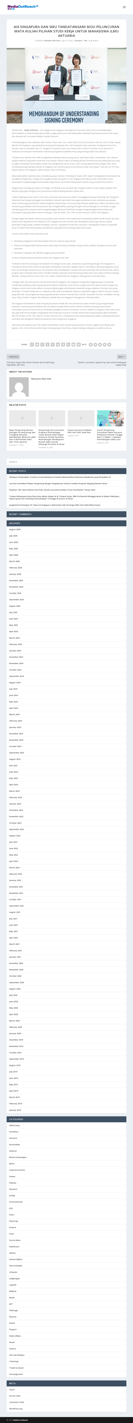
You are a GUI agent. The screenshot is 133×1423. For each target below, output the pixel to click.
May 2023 (13, 778)
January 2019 (15, 1110)
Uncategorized (16, 1374)
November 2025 (16, 587)
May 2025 (13, 625)
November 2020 (16, 969)
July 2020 (13, 995)
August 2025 (14, 606)
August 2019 (14, 1065)
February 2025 (15, 644)
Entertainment (16, 1202)
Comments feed (16, 1402)
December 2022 (16, 810)
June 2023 (13, 772)
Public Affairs (15, 1336)
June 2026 (13, 542)
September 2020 (16, 982)
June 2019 (13, 1078)
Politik (12, 1323)
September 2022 (16, 829)
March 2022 (14, 867)
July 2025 (13, 612)
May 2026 (13, 548)
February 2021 (15, 950)
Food (11, 1234)
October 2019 (15, 1052)
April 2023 (13, 784)
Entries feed (14, 1396)
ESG (11, 1208)
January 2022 (15, 880)
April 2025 (13, 631)
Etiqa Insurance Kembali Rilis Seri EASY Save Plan (79, 431)
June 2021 (13, 925)
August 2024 (14, 682)
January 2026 (15, 574)
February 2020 (15, 1027)
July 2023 (13, 765)
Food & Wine (14, 1240)
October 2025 (15, 593)
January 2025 (15, 650)
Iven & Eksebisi (15, 1265)
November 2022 (16, 816)
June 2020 (13, 1001)
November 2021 (16, 893)
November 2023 (16, 740)
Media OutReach (31, 130)
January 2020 (15, 1033)
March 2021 (14, 944)
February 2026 (15, 567)
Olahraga (13, 1310)
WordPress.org (15, 1408)
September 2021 (16, 906)
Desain (12, 1176)
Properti (13, 1329)
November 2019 (16, 1046)
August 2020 (14, 989)
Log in (12, 1389)
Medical (12, 1291)
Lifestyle (13, 1272)
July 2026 (13, 536)
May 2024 (13, 701)
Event (11, 1214)
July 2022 (13, 842)
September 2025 (16, 599)
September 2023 (16, 752)
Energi (12, 1195)
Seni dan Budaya (16, 1355)
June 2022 (13, 848)
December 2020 (16, 963)
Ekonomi (13, 1189)
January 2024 (15, 727)
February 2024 (15, 721)
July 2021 (13, 918)
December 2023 (16, 733)
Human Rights (15, 1259)
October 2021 (15, 899)
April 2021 (13, 937)
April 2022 (13, 861)
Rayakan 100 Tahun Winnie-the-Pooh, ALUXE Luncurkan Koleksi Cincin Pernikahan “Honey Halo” (52, 490)
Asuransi (78, 40)
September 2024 (16, 676)
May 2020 (13, 1008)
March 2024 (14, 714)
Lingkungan (14, 1278)
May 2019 (13, 1084)
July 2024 (13, 689)
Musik (12, 1297)
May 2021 (13, 931)
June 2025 (13, 618)
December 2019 (16, 1040)
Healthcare (14, 1246)
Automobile (14, 1144)
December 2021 (16, 887)
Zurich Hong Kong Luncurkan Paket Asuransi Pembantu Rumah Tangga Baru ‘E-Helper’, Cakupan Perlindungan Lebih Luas (110, 435)
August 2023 (14, 759)
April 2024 (13, 708)
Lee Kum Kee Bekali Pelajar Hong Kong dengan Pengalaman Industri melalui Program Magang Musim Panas (58, 483)
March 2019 (14, 1097)
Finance (12, 1227)
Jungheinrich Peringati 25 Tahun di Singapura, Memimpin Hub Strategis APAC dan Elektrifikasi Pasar (54, 505)
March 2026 (14, 561)
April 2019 (13, 1091)
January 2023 (15, 804)
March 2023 (14, 791)
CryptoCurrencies (17, 1170)
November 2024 (16, 663)
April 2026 (13, 555)
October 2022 (15, 823)
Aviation (13, 1151)
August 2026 (14, 529)
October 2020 (15, 976)
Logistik (12, 1285)
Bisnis (11, 1163)
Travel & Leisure (16, 1368)
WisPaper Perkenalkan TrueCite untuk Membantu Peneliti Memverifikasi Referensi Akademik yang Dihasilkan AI (60, 477)
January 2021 (15, 957)
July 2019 (13, 1071)
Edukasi (12, 1183)
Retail (12, 1342)
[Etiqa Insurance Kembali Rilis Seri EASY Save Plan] (81, 418)
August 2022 (14, 835)
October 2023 (15, 746)
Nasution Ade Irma (52, 40)
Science (12, 1348)
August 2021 (14, 912)
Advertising (14, 1125)
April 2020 (13, 1014)
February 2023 (15, 797)
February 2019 (15, 1103)
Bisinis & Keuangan (17, 1157)
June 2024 (13, 695)
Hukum (12, 1253)
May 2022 (13, 855)
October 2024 (15, 670)
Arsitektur (13, 1131)
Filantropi (13, 1221)
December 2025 (16, 580)
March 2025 (14, 638)
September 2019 (16, 1059)
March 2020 (14, 1020)
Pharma (12, 1317)
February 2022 (15, 874)
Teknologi (13, 1361)
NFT (11, 1304)
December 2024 (16, 657)
